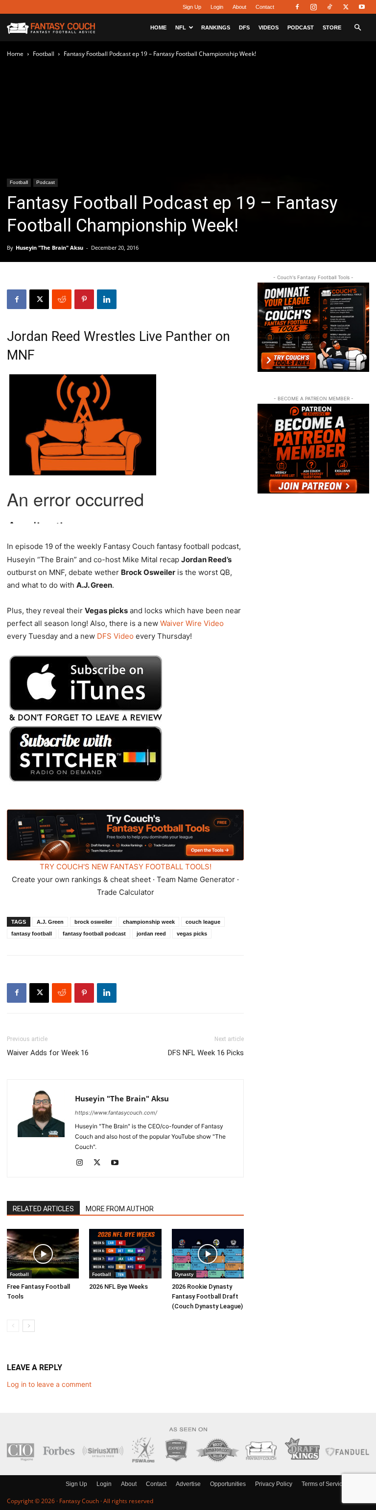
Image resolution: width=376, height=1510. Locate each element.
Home (158, 27)
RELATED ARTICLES (43, 1209)
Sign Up (192, 7)
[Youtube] (361, 7)
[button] (357, 27)
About (239, 7)
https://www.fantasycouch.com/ (116, 1112)
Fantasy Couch (79, 1501)
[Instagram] (313, 7)
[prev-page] (13, 1326)
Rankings (215, 27)
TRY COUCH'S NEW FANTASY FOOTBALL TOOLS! (126, 866)
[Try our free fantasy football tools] (313, 327)
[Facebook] (297, 7)
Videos (268, 27)
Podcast (300, 27)
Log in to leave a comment (49, 1384)
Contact (265, 7)
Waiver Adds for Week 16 (48, 1052)
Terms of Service (324, 1484)
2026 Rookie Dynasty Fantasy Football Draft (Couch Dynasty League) (207, 1296)
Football (43, 54)
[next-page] (29, 1326)
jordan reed (151, 934)
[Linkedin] (107, 299)
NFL (180, 27)
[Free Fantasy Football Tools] (43, 1253)
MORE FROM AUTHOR (120, 1209)
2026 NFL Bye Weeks (118, 1286)
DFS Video (115, 636)
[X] (345, 7)
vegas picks (192, 934)
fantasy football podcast (94, 934)
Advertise (188, 1484)
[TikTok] (329, 7)
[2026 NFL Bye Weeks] (125, 1253)
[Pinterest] (84, 299)
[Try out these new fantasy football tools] (125, 834)
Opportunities (228, 1484)
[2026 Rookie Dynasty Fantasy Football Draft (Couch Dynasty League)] (208, 1253)
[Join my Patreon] (313, 448)
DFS (244, 27)
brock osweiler (93, 922)
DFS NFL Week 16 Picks (206, 1052)
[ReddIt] (61, 299)
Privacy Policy (273, 1484)
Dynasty (184, 1274)
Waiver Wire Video (192, 623)
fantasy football (31, 934)
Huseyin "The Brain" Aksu (49, 247)
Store (332, 27)
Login (217, 7)
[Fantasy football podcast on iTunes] (85, 719)
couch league (203, 922)
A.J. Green (50, 922)
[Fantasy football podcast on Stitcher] (85, 790)
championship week (149, 922)
